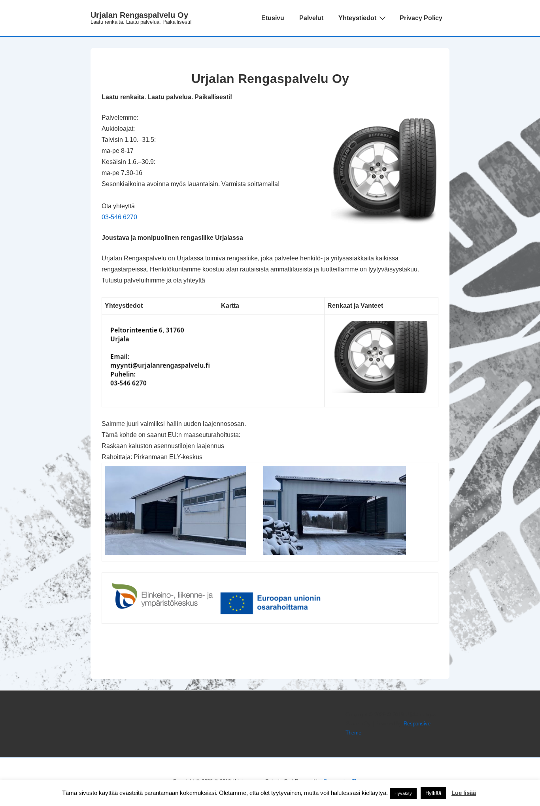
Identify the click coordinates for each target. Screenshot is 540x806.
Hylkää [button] (433, 793)
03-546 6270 (119, 217)
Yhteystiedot (357, 18)
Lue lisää (463, 792)
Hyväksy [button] (403, 793)
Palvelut (311, 18)
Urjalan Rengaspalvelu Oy (139, 15)
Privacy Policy (421, 18)
